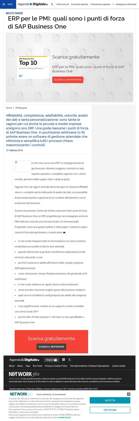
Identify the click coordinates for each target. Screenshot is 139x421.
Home (9, 108)
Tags (28, 366)
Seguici (50, 360)
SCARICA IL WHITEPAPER (67, 79)
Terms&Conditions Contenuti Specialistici (89, 366)
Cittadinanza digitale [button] (100, 4)
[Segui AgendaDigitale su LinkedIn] (63, 360)
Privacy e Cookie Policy (56, 366)
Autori (20, 366)
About (12, 366)
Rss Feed (37, 366)
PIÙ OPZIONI (110, 410)
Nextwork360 (15, 379)
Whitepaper (21, 108)
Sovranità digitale (79, 4)
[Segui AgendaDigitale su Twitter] (69, 360)
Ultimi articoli (62, 4)
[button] (8, 4)
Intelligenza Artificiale (126, 4)
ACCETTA (110, 400)
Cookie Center (118, 366)
